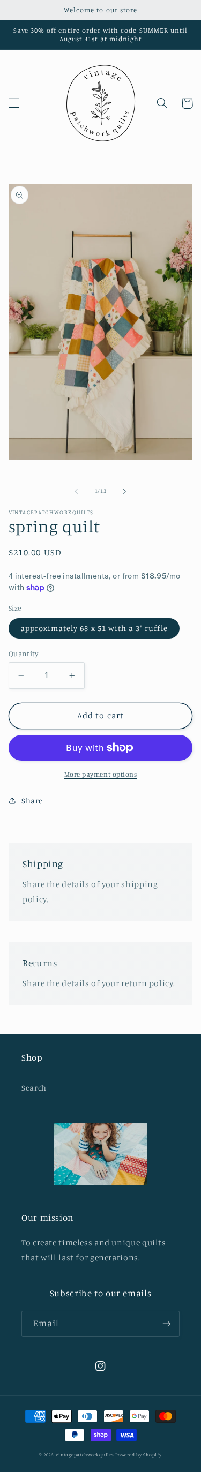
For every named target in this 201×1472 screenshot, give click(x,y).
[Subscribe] (166, 1324)
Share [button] (32, 800)
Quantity (23, 653)
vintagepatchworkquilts (85, 1455)
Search (34, 1087)
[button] (14, 103)
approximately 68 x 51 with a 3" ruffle (94, 628)
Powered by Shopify (138, 1455)
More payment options (100, 774)
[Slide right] (125, 491)
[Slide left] (76, 491)
